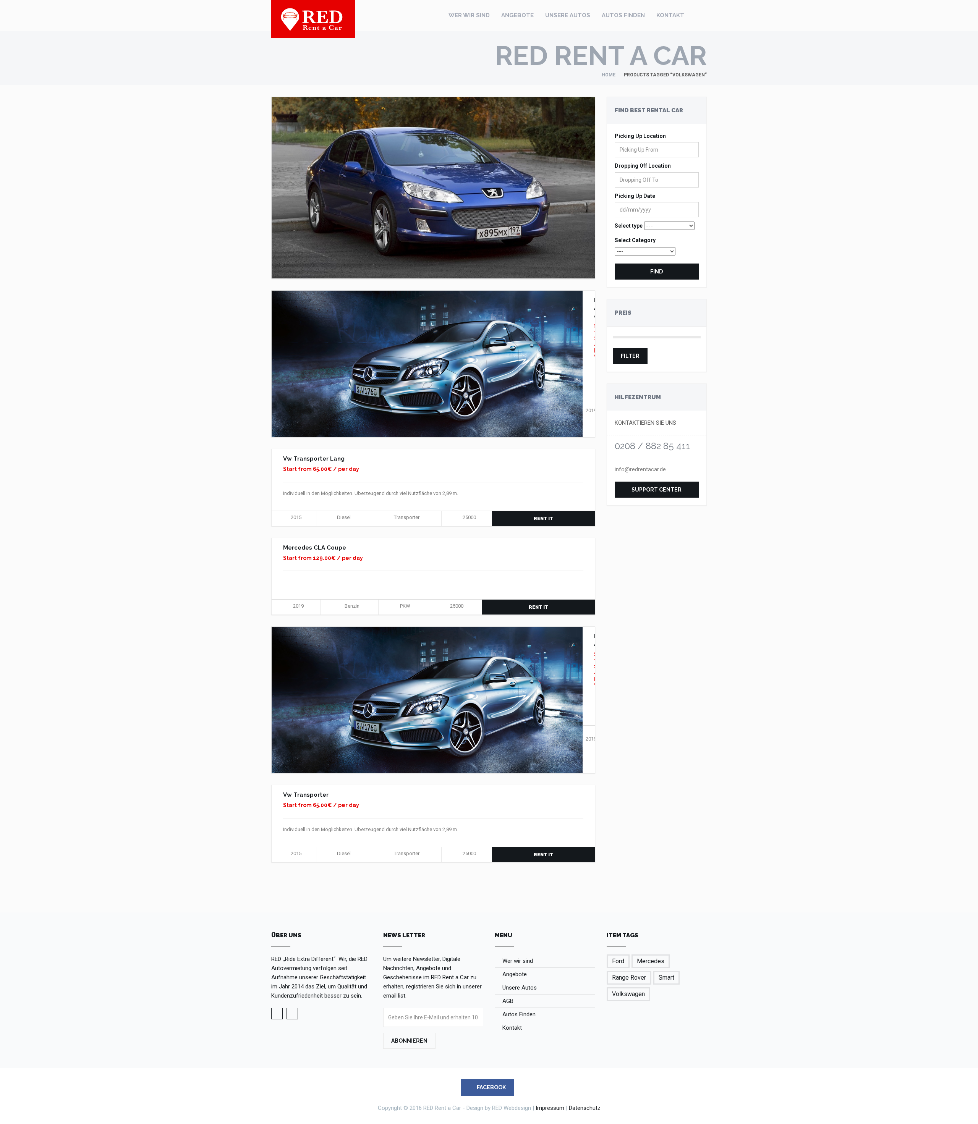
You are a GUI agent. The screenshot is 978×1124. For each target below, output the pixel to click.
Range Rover (629, 977)
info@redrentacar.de (640, 469)
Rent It (543, 518)
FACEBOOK (491, 1087)
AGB (507, 1001)
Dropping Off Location (643, 166)
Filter (630, 356)
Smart (666, 977)
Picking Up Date (635, 196)
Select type (629, 226)
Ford (618, 961)
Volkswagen (628, 994)
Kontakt (670, 15)
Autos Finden (623, 15)
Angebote (517, 15)
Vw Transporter (306, 794)
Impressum (550, 1108)
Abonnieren (409, 1041)
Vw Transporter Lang (314, 458)
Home (608, 75)
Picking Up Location (640, 136)
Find (656, 271)
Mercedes (650, 961)
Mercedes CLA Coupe (314, 547)
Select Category (635, 240)
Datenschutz (585, 1108)
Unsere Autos (567, 15)
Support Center (656, 490)
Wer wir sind (469, 15)
